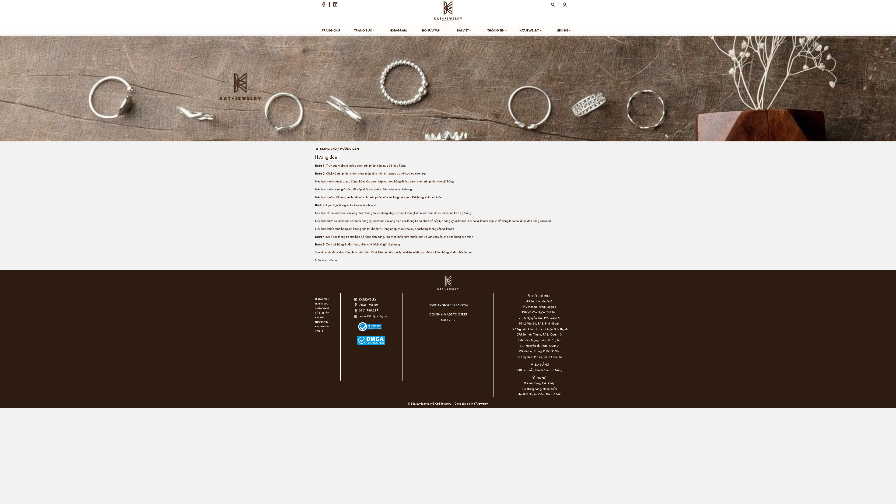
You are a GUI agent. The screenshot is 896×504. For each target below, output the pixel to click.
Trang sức (363, 30)
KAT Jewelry (529, 30)
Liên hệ (563, 30)
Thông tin (496, 30)
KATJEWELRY (367, 299)
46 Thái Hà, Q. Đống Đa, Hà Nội (539, 394)
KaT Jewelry (479, 403)
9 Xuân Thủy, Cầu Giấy (539, 383)
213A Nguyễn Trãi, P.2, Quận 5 (539, 317)
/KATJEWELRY (369, 304)
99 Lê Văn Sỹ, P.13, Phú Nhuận (539, 323)
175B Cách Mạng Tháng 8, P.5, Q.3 (539, 339)
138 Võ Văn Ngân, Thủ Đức (539, 312)
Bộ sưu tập (431, 30)
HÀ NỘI (542, 377)
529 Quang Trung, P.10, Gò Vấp (539, 351)
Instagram (397, 30)
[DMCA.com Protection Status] (364, 337)
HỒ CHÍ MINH (542, 295)
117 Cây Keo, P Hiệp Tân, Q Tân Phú (539, 356)
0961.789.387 (368, 310)
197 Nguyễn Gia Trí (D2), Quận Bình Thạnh (539, 328)
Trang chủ (331, 30)
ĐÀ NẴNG (542, 364)
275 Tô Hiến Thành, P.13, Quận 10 (539, 334)
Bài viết (463, 30)
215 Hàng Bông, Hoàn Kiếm (539, 388)
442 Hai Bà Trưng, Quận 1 (539, 306)
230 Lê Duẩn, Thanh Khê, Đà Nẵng (539, 369)
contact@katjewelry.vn (373, 315)
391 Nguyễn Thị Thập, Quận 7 (539, 345)
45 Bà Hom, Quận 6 (539, 301)
